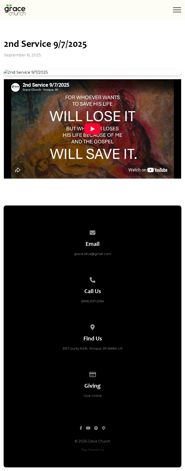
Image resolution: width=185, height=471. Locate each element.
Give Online (93, 396)
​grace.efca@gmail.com (92, 254)
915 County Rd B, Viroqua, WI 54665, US (93, 348)
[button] (177, 10)
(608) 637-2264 (92, 301)
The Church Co (92, 450)
